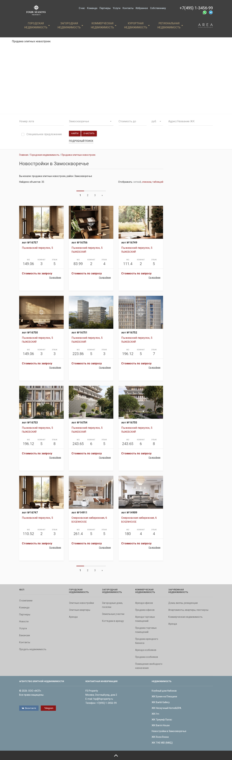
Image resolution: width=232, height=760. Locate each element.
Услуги (116, 8)
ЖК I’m (155, 713)
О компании (25, 600)
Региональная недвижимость (169, 25)
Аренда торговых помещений (145, 619)
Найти (74, 133)
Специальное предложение (44, 134)
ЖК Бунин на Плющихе (164, 696)
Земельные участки (113, 614)
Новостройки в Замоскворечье (169, 731)
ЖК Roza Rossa (160, 737)
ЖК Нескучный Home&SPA (166, 708)
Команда (92, 8)
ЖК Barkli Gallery (161, 702)
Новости (24, 621)
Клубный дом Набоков (164, 690)
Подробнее (55, 277)
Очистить (89, 133)
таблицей (157, 181)
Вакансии (24, 635)
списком (146, 181)
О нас (82, 8)
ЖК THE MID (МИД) (162, 742)
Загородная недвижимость (69, 25)
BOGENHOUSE (79, 521)
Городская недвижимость (35, 25)
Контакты (128, 8)
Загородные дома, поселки (112, 605)
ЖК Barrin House (161, 725)
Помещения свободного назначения (148, 666)
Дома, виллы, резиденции (183, 603)
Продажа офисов (145, 610)
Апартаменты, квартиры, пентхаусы (188, 610)
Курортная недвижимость (135, 25)
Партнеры (105, 8)
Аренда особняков (145, 650)
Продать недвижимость (32, 649)
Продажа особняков (146, 657)
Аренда (73, 617)
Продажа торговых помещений (146, 630)
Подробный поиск (81, 141)
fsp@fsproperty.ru (103, 699)
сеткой (137, 181)
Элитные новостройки (81, 603)
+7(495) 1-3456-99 (196, 8)
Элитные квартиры (79, 610)
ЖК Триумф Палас (162, 719)
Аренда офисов (144, 603)
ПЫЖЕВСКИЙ (79, 251)
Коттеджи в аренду (113, 621)
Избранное (142, 8)
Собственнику (158, 8)
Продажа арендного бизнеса (146, 641)
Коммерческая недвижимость (102, 25)
